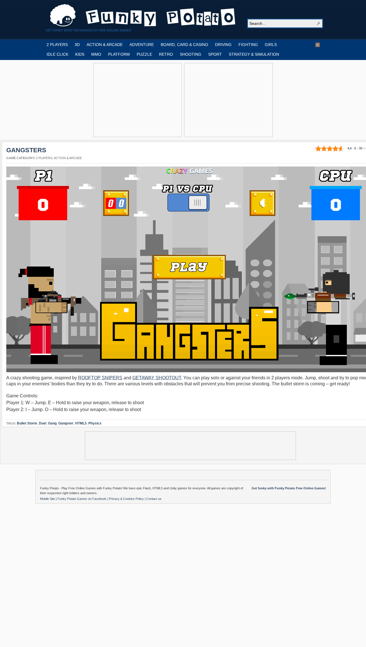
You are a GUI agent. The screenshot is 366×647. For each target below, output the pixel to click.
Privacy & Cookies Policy (127, 498)
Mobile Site (48, 498)
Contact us (154, 498)
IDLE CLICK (57, 54)
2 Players (44, 158)
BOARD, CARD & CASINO (184, 44)
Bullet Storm (27, 423)
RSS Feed (317, 45)
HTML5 (81, 423)
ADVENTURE (142, 44)
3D (77, 44)
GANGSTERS (26, 150)
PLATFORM (119, 54)
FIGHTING (248, 44)
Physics (95, 423)
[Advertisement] (137, 100)
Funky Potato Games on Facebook (82, 498)
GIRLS (271, 44)
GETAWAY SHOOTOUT (156, 377)
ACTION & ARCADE (105, 44)
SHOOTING (190, 54)
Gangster (65, 423)
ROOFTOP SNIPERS (100, 377)
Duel (42, 423)
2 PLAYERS (57, 44)
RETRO (166, 54)
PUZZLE (144, 54)
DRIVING (223, 44)
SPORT (215, 54)
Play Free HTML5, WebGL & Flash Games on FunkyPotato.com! (143, 15)
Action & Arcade (68, 158)
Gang (52, 423)
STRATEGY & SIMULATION (254, 54)
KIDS (79, 54)
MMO (96, 54)
